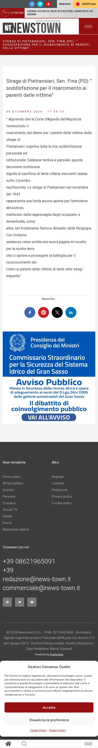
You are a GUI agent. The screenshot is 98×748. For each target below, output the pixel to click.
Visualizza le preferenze (49, 720)
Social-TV (10, 510)
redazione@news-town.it (37, 579)
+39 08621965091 (29, 561)
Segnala (58, 477)
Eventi (7, 523)
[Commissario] (49, 378)
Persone (9, 496)
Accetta (49, 708)
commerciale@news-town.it (41, 588)
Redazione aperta (16, 529)
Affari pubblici (13, 483)
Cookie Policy (38, 730)
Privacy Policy (57, 730)
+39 (8, 570)
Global (7, 516)
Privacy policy (62, 496)
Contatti (58, 483)
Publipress (56, 654)
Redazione (59, 490)
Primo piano (12, 477)
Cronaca (9, 503)
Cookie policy (62, 503)
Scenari (8, 490)
